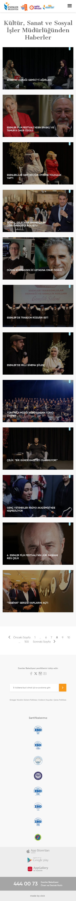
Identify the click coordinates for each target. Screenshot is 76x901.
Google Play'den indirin (38, 860)
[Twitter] (35, 674)
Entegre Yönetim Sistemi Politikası (23, 700)
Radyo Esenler (48, 7)
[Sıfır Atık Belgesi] (38, 837)
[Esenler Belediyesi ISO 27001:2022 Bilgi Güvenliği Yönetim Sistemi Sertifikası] (38, 760)
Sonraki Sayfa (42, 641)
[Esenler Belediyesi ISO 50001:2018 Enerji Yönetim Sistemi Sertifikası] (38, 821)
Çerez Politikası (60, 700)
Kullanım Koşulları (45, 700)
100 (26, 641)
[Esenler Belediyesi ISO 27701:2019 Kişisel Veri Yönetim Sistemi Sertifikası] (38, 775)
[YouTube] (44, 674)
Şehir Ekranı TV (35, 7)
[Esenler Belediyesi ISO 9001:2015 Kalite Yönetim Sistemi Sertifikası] (38, 729)
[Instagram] (40, 674)
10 (68, 637)
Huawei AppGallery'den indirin (38, 869)
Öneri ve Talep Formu (24, 7)
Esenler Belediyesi (11, 6)
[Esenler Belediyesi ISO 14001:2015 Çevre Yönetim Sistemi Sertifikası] (38, 745)
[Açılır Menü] (70, 6)
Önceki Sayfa (21, 637)
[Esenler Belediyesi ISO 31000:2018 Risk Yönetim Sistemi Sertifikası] (38, 791)
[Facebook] (31, 674)
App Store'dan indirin (38, 851)
